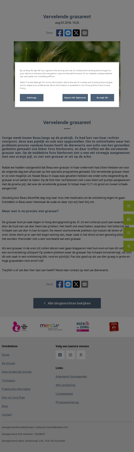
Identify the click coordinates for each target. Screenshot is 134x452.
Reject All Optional (75, 97)
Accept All (102, 97)
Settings (31, 97)
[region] (67, 84)
